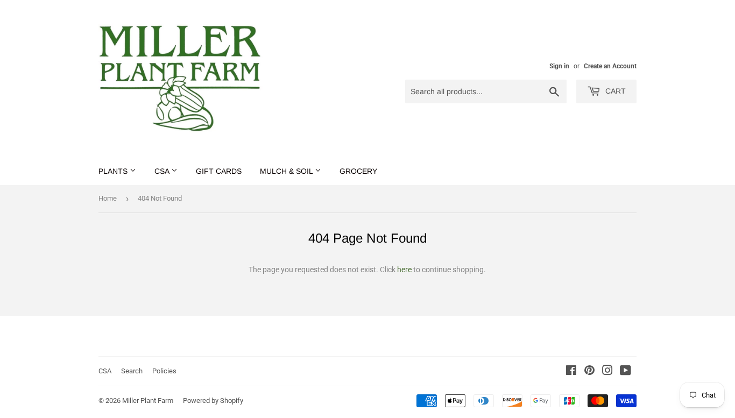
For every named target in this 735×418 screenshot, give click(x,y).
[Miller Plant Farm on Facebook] (571, 371)
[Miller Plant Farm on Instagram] (607, 371)
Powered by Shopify (213, 400)
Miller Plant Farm (147, 400)
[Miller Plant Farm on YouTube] (625, 371)
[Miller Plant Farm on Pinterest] (589, 371)
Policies (164, 371)
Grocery (358, 171)
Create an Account (610, 66)
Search (132, 371)
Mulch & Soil (287, 171)
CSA (162, 171)
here (404, 269)
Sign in (559, 66)
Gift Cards (219, 171)
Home (107, 198)
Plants (114, 171)
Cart (614, 91)
